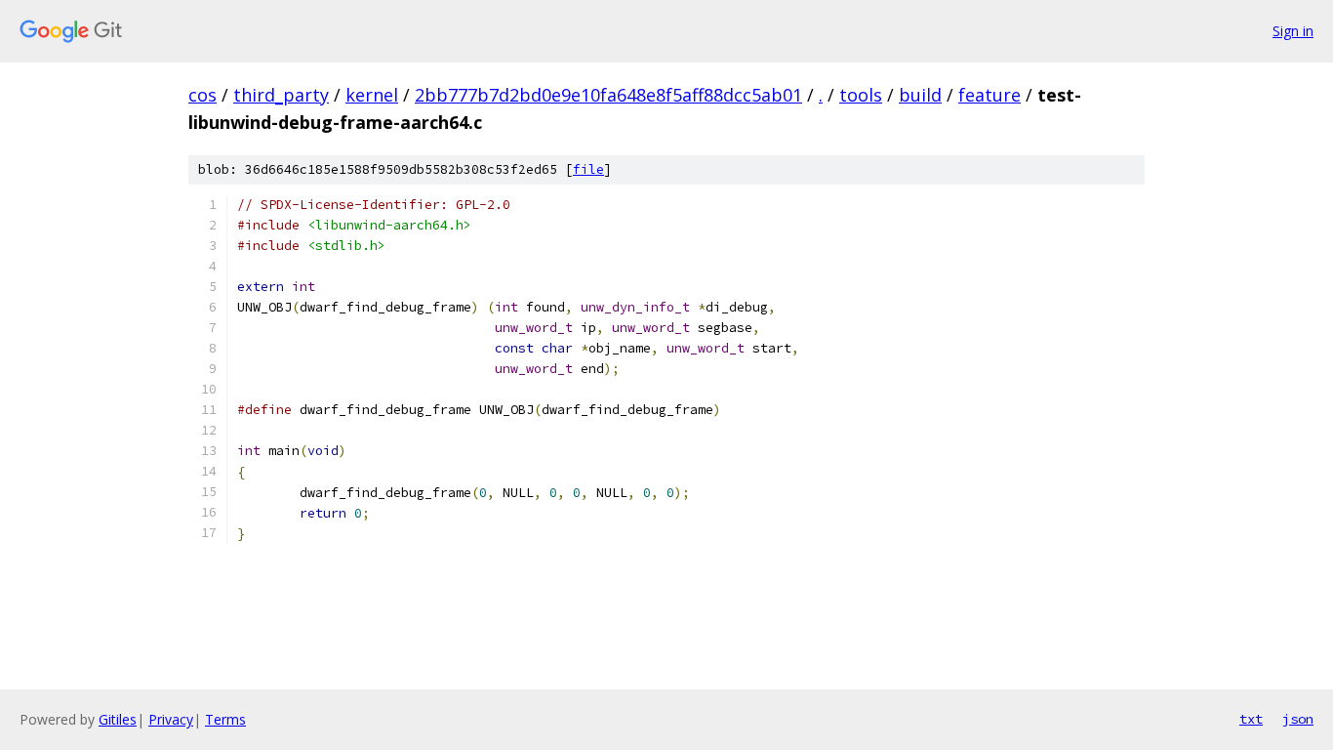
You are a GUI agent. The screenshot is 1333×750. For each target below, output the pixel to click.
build (920, 94)
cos (202, 94)
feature (989, 94)
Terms (225, 719)
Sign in (1292, 30)
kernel (371, 94)
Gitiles (118, 719)
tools (860, 94)
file (588, 169)
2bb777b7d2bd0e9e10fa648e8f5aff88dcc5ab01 (608, 94)
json (1297, 719)
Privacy (170, 719)
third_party (281, 94)
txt (1251, 719)
